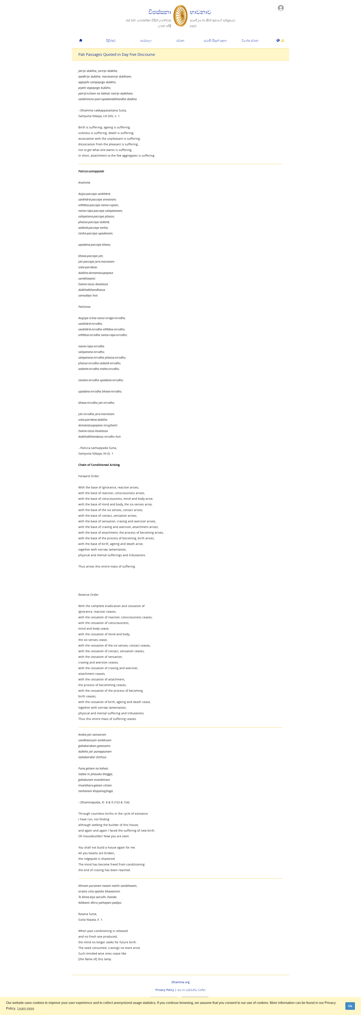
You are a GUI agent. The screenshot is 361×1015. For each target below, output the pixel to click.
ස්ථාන (180, 40)
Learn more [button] (25, 1008)
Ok (350, 1006)
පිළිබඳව (111, 40)
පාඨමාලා (145, 40)
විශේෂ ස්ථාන (250, 40)
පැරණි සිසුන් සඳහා (215, 40)
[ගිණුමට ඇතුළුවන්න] (281, 8)
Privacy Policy (164, 990)
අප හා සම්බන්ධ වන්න (191, 990)
